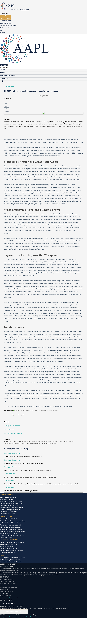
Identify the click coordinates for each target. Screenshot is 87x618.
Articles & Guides (9, 521)
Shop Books (11, 535)
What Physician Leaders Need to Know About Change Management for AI (34, 443)
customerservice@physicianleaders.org (10, 598)
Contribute (26, 415)
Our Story (3, 558)
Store (1, 30)
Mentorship (11, 548)
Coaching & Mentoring (12, 510)
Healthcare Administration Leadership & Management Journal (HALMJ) (11, 529)
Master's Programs (10, 508)
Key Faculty (11, 560)
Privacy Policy (3, 617)
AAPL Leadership (11, 558)
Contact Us (17, 562)
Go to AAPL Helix (4, 13)
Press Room (10, 562)
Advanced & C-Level (10, 503)
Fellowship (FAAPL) (12, 551)
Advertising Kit (12, 617)
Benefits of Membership (7, 542)
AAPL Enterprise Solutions (14, 611)
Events (7, 505)
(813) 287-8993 (4, 596)
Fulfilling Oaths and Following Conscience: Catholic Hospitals (23, 441)
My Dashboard (5, 544)
